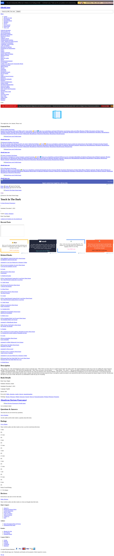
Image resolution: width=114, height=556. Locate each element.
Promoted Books (8, 20)
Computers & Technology (7, 42)
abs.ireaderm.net (18, 219)
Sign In (5, 23)
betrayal (21, 394)
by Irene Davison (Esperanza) (8, 203)
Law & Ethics (4, 62)
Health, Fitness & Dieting (7, 54)
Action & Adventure (6, 30)
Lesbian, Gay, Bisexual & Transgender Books (12, 63)
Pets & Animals (4, 73)
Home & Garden (5, 58)
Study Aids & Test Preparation (8, 88)
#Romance (12, 396)
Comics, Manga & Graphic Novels (9, 41)
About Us (6, 508)
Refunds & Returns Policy (10, 509)
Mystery (3, 68)
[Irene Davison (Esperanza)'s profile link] (15, 403)
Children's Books (5, 38)
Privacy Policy (7, 512)
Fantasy (2, 51)
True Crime (3, 95)
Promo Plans (7, 26)
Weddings (3, 98)
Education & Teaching (6, 47)
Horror (2, 59)
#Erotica (8, 396)
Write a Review (4, 499)
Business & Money (5, 36)
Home (2, 186)
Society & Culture (5, 86)
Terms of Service (8, 515)
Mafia (7, 394)
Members (6, 22)
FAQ (5, 517)
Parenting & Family (5, 72)
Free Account (7, 25)
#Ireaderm (56, 396)
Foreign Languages (5, 52)
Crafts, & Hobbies (5, 45)
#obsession (22, 396)
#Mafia (17, 396)
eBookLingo (5, 8)
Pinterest (6, 541)
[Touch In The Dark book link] (12, 190)
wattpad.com (4, 219)
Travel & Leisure (5, 94)
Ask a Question (4, 415)
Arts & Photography (6, 33)
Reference (3, 77)
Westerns (3, 100)
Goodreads (6, 544)
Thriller (2, 93)
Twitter (5, 540)
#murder (27, 396)
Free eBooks (7, 19)
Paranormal (3, 70)
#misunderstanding (39, 396)
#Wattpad (46, 396)
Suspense (3, 90)
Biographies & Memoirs (6, 34)
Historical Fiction (5, 55)
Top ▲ (2, 554)
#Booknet (51, 396)
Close (2, 193)
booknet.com (10, 219)
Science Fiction (4, 83)
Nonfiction (3, 69)
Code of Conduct (8, 513)
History (2, 56)
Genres (5, 16)
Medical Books (4, 66)
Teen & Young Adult (6, 91)
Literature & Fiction (5, 65)
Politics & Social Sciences (7, 76)
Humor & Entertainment (6, 61)
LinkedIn (6, 543)
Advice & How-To (5, 31)
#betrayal (32, 396)
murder (17, 394)
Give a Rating (4, 424)
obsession (12, 394)
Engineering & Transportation (8, 48)
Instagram (6, 545)
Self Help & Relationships (7, 84)
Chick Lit (3, 37)
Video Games (4, 97)
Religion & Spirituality (6, 79)
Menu (2, 14)
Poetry (2, 75)
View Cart (6, 27)
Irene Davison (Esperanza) (14, 400)
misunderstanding (28, 394)
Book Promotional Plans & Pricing (12, 524)
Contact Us (6, 516)
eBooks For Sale (8, 18)
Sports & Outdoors (5, 87)
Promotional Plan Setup (9, 525)
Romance (3, 80)
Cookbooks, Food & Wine (7, 44)
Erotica (2, 49)
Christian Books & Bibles (7, 40)
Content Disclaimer (8, 511)
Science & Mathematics (6, 81)
